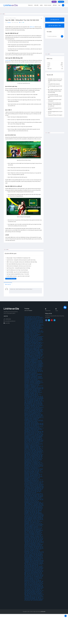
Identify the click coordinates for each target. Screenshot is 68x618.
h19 (42, 340)
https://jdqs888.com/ (30, 559)
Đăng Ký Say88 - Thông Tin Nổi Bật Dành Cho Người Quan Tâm (18, 257)
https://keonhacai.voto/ (27, 342)
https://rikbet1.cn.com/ (27, 387)
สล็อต (31, 348)
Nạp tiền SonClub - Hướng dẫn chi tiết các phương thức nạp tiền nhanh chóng (21, 259)
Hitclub (27, 344)
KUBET (41, 540)
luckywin (32, 466)
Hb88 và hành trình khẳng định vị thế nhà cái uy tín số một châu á (19, 265)
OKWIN (41, 552)
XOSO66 (30, 457)
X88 (37, 482)
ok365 (34, 464)
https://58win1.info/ (35, 463)
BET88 (35, 452)
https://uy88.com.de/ (37, 427)
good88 (35, 558)
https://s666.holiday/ (33, 449)
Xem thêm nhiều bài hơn (10, 278)
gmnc (36, 392)
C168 (35, 356)
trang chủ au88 (34, 440)
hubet (31, 442)
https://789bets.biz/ (35, 391)
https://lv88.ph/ (35, 505)
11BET (25, 556)
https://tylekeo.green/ (27, 358)
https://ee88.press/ (37, 536)
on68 (36, 441)
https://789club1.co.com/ (39, 374)
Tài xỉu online (39, 482)
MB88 (34, 557)
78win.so (25, 364)
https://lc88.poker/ (26, 536)
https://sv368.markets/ (34, 480)
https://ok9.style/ (26, 481)
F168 (27, 359)
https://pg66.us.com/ (27, 338)
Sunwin (27, 370)
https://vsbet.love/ (26, 560)
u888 (36, 430)
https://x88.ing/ (38, 403)
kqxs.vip (25, 427)
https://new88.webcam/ (40, 366)
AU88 (25, 440)
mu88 (35, 397)
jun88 (32, 366)
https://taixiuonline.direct (36, 454)
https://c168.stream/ (33, 492)
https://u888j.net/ (26, 393)
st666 (42, 466)
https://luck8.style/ (26, 473)
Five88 (29, 540)
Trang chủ (30, 5)
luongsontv (25, 325)
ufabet (34, 316)
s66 (28, 457)
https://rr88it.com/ (37, 347)
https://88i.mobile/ (26, 447)
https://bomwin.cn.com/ (40, 385)
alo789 (29, 529)
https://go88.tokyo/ (37, 334)
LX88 (25, 476)
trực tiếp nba (39, 325)
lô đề (25, 378)
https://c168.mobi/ (30, 528)
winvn (33, 435)
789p (25, 482)
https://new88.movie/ (31, 355)
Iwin (30, 344)
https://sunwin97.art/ (32, 330)
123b (26, 397)
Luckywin (40, 466)
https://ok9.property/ (40, 363)
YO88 (35, 541)
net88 (35, 354)
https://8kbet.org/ (26, 345)
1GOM (26, 333)
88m (35, 514)
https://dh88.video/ (41, 407)
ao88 (32, 415)
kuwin (38, 401)
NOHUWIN (29, 539)
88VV (41, 506)
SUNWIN (37, 399)
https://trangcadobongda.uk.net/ (28, 396)
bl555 (43, 405)
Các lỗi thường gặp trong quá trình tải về (55, 87)
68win (38, 480)
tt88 (38, 468)
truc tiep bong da (37, 316)
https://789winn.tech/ (33, 499)
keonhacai (30, 419)
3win (38, 520)
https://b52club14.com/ (30, 460)
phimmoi (42, 505)
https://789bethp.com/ (27, 394)
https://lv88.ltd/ (36, 407)
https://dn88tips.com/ (27, 499)
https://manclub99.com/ (40, 345)
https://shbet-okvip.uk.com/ (27, 462)
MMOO (27, 430)
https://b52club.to (35, 396)
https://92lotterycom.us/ (35, 390)
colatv (27, 322)
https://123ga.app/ (28, 480)
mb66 (29, 368)
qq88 (34, 481)
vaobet (25, 341)
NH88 (25, 524)
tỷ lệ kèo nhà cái (38, 387)
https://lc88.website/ (32, 446)
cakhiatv (37, 325)
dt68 (34, 341)
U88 (40, 462)
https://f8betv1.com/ (27, 523)
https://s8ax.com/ (34, 527)
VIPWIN (31, 474)
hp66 (37, 520)
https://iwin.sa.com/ (31, 334)
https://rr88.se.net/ (30, 331)
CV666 (25, 533)
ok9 (31, 327)
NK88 (30, 404)
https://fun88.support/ (27, 551)
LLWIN (39, 356)
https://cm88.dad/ (26, 334)
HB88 (25, 516)
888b (25, 480)
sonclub (34, 529)
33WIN (32, 400)
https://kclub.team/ (38, 330)
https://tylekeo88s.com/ (39, 451)
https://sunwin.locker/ (27, 324)
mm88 (28, 552)
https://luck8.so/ (26, 410)
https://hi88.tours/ (33, 458)
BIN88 (35, 326)
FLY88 (30, 340)
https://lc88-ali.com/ (37, 434)
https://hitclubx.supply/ (33, 398)
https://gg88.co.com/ (35, 342)
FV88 (35, 433)
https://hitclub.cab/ (26, 382)
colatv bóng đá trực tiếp (40, 322)
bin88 (33, 337)
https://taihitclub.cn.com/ (34, 360)
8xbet (34, 422)
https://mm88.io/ (28, 328)
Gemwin (28, 383)
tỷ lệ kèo (27, 555)
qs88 (26, 469)
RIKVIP (34, 466)
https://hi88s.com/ (26, 340)
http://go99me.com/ (29, 463)
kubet (34, 317)
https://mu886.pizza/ (33, 453)
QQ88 (36, 513)
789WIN (39, 515)
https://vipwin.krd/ (33, 537)
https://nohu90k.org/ (27, 527)
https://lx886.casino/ (40, 496)
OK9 (32, 397)
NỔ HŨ (40, 370)
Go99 (42, 417)
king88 (27, 489)
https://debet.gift (27, 561)
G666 (35, 464)
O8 (38, 425)
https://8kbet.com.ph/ (27, 461)
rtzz (39, 509)
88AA (34, 469)
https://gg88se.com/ (27, 446)
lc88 (36, 470)
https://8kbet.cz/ (39, 510)
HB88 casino (32, 26)
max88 (35, 333)
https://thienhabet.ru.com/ (30, 352)
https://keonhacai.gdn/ (40, 336)
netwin (27, 533)
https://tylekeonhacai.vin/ (27, 376)
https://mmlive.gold (40, 397)
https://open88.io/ (28, 508)
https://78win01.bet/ (26, 390)
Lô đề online (30, 370)
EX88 (40, 468)
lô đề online (34, 404)
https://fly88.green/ (39, 364)
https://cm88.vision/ (37, 350)
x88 (29, 371)
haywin (33, 442)
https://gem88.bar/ (26, 326)
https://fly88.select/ (34, 362)
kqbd (38, 344)
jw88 (30, 535)
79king (29, 364)
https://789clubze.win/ (27, 348)
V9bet (36, 344)
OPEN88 (41, 339)
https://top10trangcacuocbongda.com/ (33, 359)
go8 (25, 485)
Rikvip (28, 333)
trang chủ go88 (37, 444)
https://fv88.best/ (29, 520)
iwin (40, 332)
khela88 (40, 486)
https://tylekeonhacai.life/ (28, 343)
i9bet (34, 347)
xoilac (39, 323)
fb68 (36, 551)
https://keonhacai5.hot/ (39, 437)
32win (31, 477)
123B (37, 466)
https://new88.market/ (27, 351)
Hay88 (40, 401)
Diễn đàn (55, 5)
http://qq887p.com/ (39, 513)
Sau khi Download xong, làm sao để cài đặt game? (54, 100)
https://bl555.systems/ (29, 389)
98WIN (38, 472)
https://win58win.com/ (39, 521)
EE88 (39, 390)
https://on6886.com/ (29, 564)
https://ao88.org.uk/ (32, 553)
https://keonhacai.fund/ (38, 320)
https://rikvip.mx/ (26, 414)
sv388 (36, 317)
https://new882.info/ (27, 464)
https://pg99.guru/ (32, 536)
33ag (30, 472)
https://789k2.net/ (26, 486)
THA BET (28, 525)
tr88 (25, 469)
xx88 (34, 323)
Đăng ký (54, 1)
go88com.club (30, 439)
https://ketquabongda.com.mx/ (28, 403)
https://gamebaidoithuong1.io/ (28, 438)
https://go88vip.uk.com (38, 529)
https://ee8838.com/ (27, 405)
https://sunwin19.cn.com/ (34, 336)
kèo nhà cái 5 (41, 465)
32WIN (31, 495)
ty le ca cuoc (26, 332)
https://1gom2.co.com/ (33, 385)
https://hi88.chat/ (26, 384)
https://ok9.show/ (26, 417)
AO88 (28, 381)
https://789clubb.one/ (27, 337)
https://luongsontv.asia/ (33, 544)
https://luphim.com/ (34, 348)
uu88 (32, 350)
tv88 (39, 463)
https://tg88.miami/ (29, 503)
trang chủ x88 (38, 440)
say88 (42, 431)
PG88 (37, 343)
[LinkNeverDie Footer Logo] (11, 308)
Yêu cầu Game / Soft (55, 25)
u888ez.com (30, 430)
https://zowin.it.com (34, 425)
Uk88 (37, 540)
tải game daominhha (39, 337)
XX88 (31, 324)
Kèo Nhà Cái (37, 429)
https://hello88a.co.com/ (35, 419)
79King (37, 356)
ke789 (33, 397)
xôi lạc (32, 320)
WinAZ (35, 495)
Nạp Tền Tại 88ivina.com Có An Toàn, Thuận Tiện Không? (17, 270)
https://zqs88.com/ (26, 502)
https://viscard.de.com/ (27, 468)
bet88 (30, 329)
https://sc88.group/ (29, 341)
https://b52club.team (29, 372)
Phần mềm (36, 5)
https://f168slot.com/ (40, 338)
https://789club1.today (34, 421)
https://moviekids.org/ (31, 399)
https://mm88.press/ (27, 335)
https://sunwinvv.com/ (27, 426)
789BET (42, 358)
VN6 (32, 503)
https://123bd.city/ (34, 563)
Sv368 (39, 339)
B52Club (37, 375)
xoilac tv (31, 317)
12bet (31, 551)
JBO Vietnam (26, 517)
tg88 (37, 393)
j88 (30, 431)
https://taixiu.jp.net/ (26, 374)
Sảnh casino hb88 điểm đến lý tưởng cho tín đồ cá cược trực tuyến (19, 263)
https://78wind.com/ (28, 362)
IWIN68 (42, 388)
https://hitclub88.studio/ (31, 434)
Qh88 (38, 418)
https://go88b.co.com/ (33, 374)
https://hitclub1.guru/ (40, 443)
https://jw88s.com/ (30, 482)
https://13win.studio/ (32, 473)
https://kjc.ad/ (31, 484)
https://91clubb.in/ (30, 418)
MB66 (31, 325)
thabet (41, 368)
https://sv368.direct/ (40, 317)
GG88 (35, 337)
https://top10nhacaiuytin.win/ (38, 327)
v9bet (34, 320)
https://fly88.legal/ (29, 401)
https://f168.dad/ (32, 395)
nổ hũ (42, 342)
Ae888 (35, 435)
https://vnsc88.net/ (31, 393)
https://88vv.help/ (26, 498)
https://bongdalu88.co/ (28, 354)
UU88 (26, 404)
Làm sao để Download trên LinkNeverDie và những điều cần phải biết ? (55, 96)
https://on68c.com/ (29, 454)
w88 (26, 411)
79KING (39, 348)
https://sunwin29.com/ (27, 443)
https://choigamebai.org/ (27, 327)
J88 (36, 525)
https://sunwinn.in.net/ (38, 414)
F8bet (25, 372)
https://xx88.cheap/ (30, 543)
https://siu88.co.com (35, 474)
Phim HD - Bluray (47, 5)
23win (41, 343)
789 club (28, 433)
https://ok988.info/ (28, 366)
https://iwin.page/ (32, 382)
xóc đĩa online (36, 485)
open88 (37, 338)
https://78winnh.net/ (40, 321)
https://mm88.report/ (27, 429)
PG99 (31, 452)
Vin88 (27, 434)
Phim (55, 66)
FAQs (59, 5)
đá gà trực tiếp (38, 449)
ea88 (27, 535)
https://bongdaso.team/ (34, 376)
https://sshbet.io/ (40, 360)
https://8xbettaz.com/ (39, 417)
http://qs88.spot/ (35, 496)
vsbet (31, 378)
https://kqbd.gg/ (26, 465)
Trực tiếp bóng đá (26, 320)
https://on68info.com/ (34, 462)
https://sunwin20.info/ (27, 477)
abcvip (30, 511)
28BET (27, 485)
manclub (40, 354)
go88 (40, 319)
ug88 (35, 443)
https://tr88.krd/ (38, 537)
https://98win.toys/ (26, 474)
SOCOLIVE (39, 457)
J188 (32, 426)
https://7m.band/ (40, 376)
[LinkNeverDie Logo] (11, 5)
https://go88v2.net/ (33, 456)
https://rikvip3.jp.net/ (32, 437)
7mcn (29, 332)
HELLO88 (30, 561)
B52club (31, 367)
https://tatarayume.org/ (36, 488)
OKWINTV (29, 466)
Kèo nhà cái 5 (35, 332)
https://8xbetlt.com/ (33, 387)
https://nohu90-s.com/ (27, 490)
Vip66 (25, 321)
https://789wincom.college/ (27, 557)
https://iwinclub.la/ (26, 317)
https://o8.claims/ (37, 502)
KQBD (34, 511)
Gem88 (31, 540)
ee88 (42, 426)
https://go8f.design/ (36, 423)
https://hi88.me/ (33, 364)
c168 (38, 370)
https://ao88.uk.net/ (27, 445)
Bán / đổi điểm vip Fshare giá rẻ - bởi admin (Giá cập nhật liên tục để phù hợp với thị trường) (55, 91)
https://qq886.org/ (26, 558)
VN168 (41, 414)
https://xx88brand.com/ (35, 335)
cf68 (26, 458)
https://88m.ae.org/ (32, 447)
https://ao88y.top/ (32, 533)
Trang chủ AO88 (31, 532)
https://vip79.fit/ (32, 326)
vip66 (42, 320)
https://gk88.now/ (30, 554)
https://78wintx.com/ (34, 370)
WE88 (36, 422)
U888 (39, 394)
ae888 (39, 411)
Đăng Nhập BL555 (29, 519)
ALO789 (25, 359)
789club (42, 351)
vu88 (28, 449)
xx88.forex (32, 486)
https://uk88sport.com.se (33, 478)
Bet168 (39, 343)
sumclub (28, 400)
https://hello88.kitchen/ (27, 385)
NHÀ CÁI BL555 (39, 498)
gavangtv (34, 325)
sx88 (31, 535)
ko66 (25, 459)
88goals (39, 332)
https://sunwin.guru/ (32, 381)
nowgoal (39, 326)
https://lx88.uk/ (39, 516)
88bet (41, 411)
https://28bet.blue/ (33, 351)
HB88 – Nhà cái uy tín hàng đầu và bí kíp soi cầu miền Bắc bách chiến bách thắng (22, 261)
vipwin (42, 468)
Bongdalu (32, 515)
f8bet (39, 358)
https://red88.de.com (27, 478)
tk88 (37, 362)
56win (33, 548)
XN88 (40, 489)
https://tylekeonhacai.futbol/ (28, 323)
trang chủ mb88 (30, 440)
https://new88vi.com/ (38, 559)
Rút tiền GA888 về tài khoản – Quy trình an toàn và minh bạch (18, 276)
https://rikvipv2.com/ (27, 437)
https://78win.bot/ (38, 351)
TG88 (25, 554)
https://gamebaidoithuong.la (39, 398)
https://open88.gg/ (28, 518)
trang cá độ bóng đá (35, 560)
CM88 (34, 356)
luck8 (30, 397)
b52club (25, 347)
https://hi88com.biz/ (38, 431)
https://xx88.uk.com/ (36, 445)
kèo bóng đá (34, 517)
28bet (37, 556)
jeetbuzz (35, 486)
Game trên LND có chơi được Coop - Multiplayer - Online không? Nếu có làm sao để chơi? (54, 105)
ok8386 (35, 451)
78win (39, 331)
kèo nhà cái (27, 329)
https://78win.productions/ (27, 493)
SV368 (39, 461)
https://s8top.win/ (26, 513)
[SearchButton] (63, 5)
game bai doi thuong (40, 524)
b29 (32, 371)
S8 (32, 474)
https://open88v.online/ (27, 407)
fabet (35, 378)
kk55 (31, 513)
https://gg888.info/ (26, 512)
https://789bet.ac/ (36, 504)
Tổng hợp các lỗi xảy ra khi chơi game (55, 115)
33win (35, 403)
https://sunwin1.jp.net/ (35, 438)
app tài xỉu (27, 378)
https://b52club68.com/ (33, 386)
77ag (32, 464)
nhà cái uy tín (35, 366)
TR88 (41, 484)
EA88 (41, 429)
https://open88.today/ (33, 339)
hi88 (36, 528)
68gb (38, 396)
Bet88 (32, 340)
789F (39, 464)
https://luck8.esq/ (30, 476)
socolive (42, 319)
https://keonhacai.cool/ (27, 363)
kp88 (30, 521)
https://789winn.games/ (39, 512)
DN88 (34, 415)
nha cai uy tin (42, 331)
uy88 (32, 470)
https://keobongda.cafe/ (28, 350)
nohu (25, 411)
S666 (36, 443)
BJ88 (28, 494)
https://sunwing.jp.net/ (27, 422)
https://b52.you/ (37, 382)
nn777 (34, 340)
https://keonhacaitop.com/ (32, 345)
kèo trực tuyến (28, 406)
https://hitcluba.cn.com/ (34, 413)
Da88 (33, 540)
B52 (41, 342)
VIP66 (37, 321)
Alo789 (30, 320)
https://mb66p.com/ (28, 321)
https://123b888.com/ (32, 405)
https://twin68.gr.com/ (35, 461)
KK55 (30, 390)
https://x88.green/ (36, 400)
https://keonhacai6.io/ (31, 556)
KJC (42, 327)
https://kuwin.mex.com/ (27, 505)
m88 (28, 456)
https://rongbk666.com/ (40, 328)
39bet (29, 455)
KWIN (42, 485)
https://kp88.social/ (33, 410)
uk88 (33, 378)
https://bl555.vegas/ (33, 545)
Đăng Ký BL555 (35, 518)
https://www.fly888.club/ (37, 352)
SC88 (34, 380)
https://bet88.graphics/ (30, 356)
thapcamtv (36, 323)
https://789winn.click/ (32, 498)
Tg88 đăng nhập (35, 418)
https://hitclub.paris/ (27, 553)
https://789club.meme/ (30, 488)
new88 (25, 454)
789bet (25, 455)
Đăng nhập (61, 1)
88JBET (26, 503)
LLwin (29, 547)
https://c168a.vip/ (37, 548)
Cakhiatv (33, 500)
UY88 (37, 450)
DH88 (29, 516)
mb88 (25, 398)
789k (36, 406)
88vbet (25, 495)
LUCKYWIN (25, 532)
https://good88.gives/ (27, 431)
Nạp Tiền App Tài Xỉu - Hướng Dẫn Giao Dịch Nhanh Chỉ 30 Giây (18, 268)
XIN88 (34, 482)
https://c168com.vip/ (32, 497)
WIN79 (37, 541)
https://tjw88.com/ (36, 562)
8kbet (26, 331)
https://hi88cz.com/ (31, 555)
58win (36, 371)
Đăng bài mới (55, 19)
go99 (40, 396)
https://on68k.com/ (36, 564)
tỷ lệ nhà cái (32, 406)
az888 (33, 443)
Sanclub (25, 356)
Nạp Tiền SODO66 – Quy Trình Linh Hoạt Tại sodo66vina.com (18, 272)
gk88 (31, 404)
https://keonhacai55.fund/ (30, 402)
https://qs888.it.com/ (38, 494)
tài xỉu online (34, 346)
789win (27, 398)
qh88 (32, 459)
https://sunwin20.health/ (34, 490)
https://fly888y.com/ (39, 439)
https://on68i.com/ (28, 452)
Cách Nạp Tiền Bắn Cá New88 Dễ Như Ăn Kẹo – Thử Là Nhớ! (18, 274)
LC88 (28, 404)
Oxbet (35, 540)
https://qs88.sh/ (26, 507)
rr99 (41, 551)
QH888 (25, 463)
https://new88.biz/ (34, 343)
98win (38, 460)
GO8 (41, 509)
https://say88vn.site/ (36, 442)
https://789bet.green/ (38, 555)
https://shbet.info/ (35, 379)
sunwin (38, 319)
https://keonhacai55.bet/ (30, 319)
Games (41, 5)
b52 (32, 323)
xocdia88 (25, 415)
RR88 (28, 325)
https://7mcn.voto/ (26, 379)
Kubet (31, 425)
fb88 (29, 378)
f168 (41, 356)
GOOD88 (25, 529)
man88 (25, 528)
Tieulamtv (25, 448)
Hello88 (41, 456)
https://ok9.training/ (27, 492)
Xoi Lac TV (35, 520)
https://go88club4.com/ (37, 355)
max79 (38, 478)
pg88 (34, 515)
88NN (39, 474)
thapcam (25, 442)
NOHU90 (30, 400)
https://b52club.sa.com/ (27, 336)
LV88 (30, 489)
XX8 (33, 450)
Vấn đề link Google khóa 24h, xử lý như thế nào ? (55, 112)
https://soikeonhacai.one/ (27, 413)
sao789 (33, 368)
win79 (34, 344)
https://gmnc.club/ (32, 409)
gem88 (39, 342)
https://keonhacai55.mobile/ (36, 383)
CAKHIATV (36, 457)
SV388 (41, 523)
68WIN (25, 430)
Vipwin (37, 433)
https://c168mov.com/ (27, 395)
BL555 (30, 410)
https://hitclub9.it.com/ (27, 423)
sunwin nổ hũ (41, 441)
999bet (39, 465)
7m (24, 352)
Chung (55, 62)
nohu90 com (35, 516)
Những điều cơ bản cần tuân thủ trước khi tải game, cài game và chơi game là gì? (55, 80)
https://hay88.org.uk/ (28, 459)
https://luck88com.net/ (39, 517)
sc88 (42, 371)
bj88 (35, 363)
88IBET (41, 403)
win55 (30, 456)
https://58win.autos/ (37, 415)
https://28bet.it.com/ (30, 504)
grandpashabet (39, 446)
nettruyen (25, 316)
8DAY (32, 539)
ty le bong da (26, 399)
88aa (25, 514)
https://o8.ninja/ (41, 362)
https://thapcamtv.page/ (40, 544)
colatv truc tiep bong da (32, 322)
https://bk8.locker (31, 525)
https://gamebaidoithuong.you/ (34, 358)
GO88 (32, 341)
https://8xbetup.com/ (27, 544)
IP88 (31, 548)
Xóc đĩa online (32, 332)
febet (32, 511)
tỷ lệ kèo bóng (26, 539)
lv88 (35, 470)
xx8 (24, 494)
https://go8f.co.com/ (27, 521)
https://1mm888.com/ (38, 543)
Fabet (25, 540)
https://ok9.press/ (31, 384)
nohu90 (34, 375)
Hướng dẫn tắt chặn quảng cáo (54, 84)
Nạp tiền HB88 (8, 60)
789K (26, 509)
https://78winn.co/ (32, 531)
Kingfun (35, 429)
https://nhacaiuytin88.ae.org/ (34, 455)
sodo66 (41, 435)
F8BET (33, 451)
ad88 (26, 494)
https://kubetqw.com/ (27, 453)
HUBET (40, 470)
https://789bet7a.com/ (29, 435)
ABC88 (25, 457)
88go (37, 551)
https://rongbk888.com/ (33, 328)
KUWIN (34, 460)
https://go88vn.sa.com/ (27, 360)
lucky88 (40, 444)
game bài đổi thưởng (38, 346)
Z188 (27, 381)
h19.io (29, 470)
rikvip (34, 319)
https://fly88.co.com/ (35, 394)
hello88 (39, 549)
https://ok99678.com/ (27, 380)
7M (30, 515)
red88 (25, 466)
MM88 (34, 324)
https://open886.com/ (27, 339)
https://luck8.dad (29, 415)
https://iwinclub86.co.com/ (27, 375)
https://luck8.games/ (35, 476)
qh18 (35, 481)
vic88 (27, 466)
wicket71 (38, 486)
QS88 (30, 379)
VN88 (40, 476)
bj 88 (31, 426)
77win (31, 380)
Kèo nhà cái (37, 404)
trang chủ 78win (41, 548)
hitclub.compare (26, 444)
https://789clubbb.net (27, 541)
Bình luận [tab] (8, 284)
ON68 (31, 429)
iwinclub (32, 337)
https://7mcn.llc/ (33, 363)
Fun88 (33, 317)
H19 (32, 457)
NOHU (36, 460)
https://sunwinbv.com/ (33, 549)
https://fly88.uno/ (39, 340)
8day (37, 368)
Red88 (27, 540)
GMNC (42, 354)
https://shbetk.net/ (35, 389)
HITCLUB (34, 411)
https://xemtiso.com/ (32, 485)
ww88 (38, 405)
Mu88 (39, 541)
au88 (42, 396)
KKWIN (29, 495)
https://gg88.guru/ (26, 392)
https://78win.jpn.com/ (27, 501)
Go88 (37, 326)
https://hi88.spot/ (30, 517)
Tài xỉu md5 (34, 507)
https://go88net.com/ (27, 386)
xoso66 (25, 319)
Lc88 (33, 403)
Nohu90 (25, 355)
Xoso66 (31, 335)
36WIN (37, 458)
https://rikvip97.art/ (26, 330)
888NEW (25, 402)
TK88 (42, 444)
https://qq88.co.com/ (41, 563)
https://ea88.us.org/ (33, 468)
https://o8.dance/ (32, 502)
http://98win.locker (26, 537)
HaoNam (9, 22)
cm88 (27, 355)
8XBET (40, 413)
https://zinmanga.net (30, 316)
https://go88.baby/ (37, 381)
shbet (39, 400)
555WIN (38, 518)
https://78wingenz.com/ (27, 391)
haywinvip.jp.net (34, 439)
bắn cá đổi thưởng (41, 560)
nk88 (36, 426)
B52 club (32, 333)
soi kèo (43, 325)
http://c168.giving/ (26, 419)
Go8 (40, 557)
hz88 (31, 441)
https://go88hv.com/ (31, 414)
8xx (24, 328)
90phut (39, 389)
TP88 (38, 503)
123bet (29, 444)
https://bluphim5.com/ (40, 324)
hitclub (36, 319)
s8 (39, 469)
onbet (25, 451)
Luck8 (41, 409)
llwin (39, 478)
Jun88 (32, 338)
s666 (30, 450)
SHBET (42, 330)
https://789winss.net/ (38, 531)
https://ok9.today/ (32, 524)
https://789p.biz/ (37, 473)
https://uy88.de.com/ (30, 411)
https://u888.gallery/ (29, 427)
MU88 (25, 362)
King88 (37, 507)
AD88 (35, 450)
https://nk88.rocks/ (40, 554)
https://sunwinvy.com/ (39, 519)
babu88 (42, 486)
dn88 (33, 423)
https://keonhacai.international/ (37, 388)
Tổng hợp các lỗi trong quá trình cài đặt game (54, 109)
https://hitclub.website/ (37, 329)
